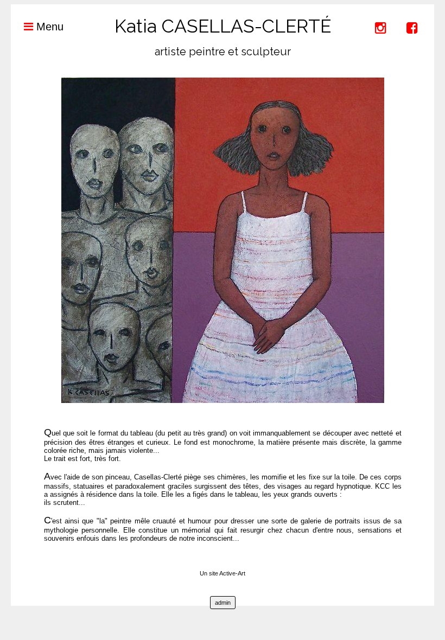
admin (223, 602)
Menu (48, 27)
